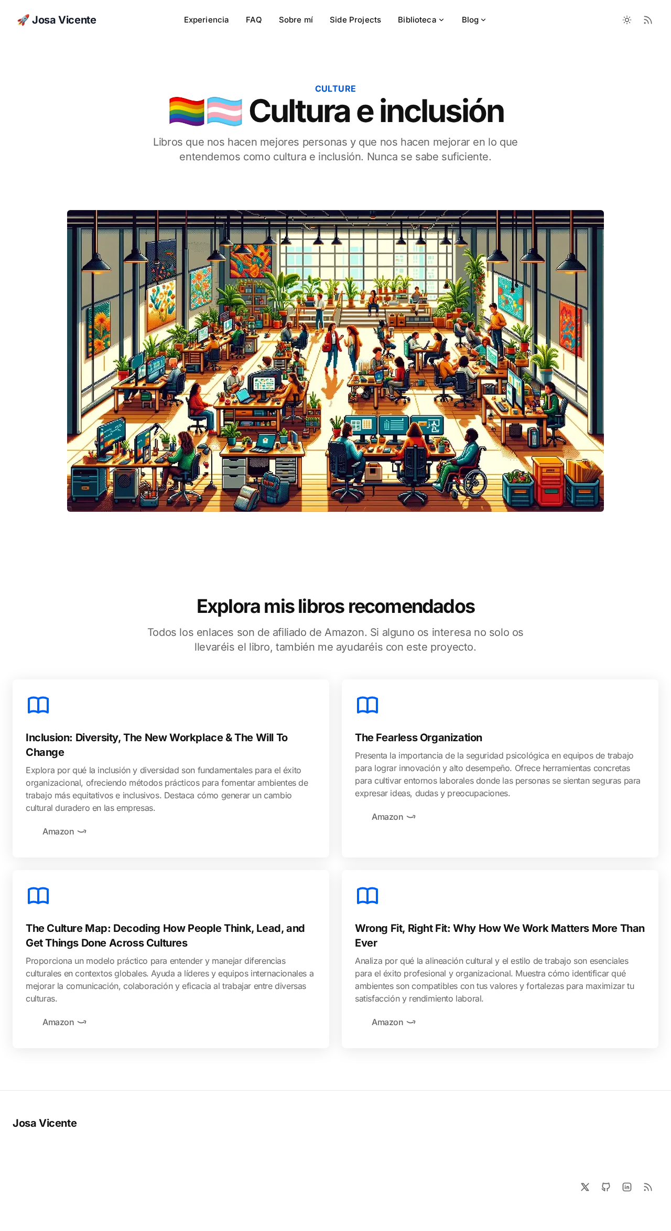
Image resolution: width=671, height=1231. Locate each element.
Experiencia (207, 20)
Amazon (58, 831)
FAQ (254, 20)
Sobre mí (296, 20)
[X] (585, 1187)
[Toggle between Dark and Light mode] (626, 19)
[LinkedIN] (626, 1187)
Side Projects (355, 20)
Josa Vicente (45, 1123)
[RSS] (647, 1187)
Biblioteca (417, 20)
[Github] (606, 1187)
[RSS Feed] (647, 19)
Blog (470, 20)
